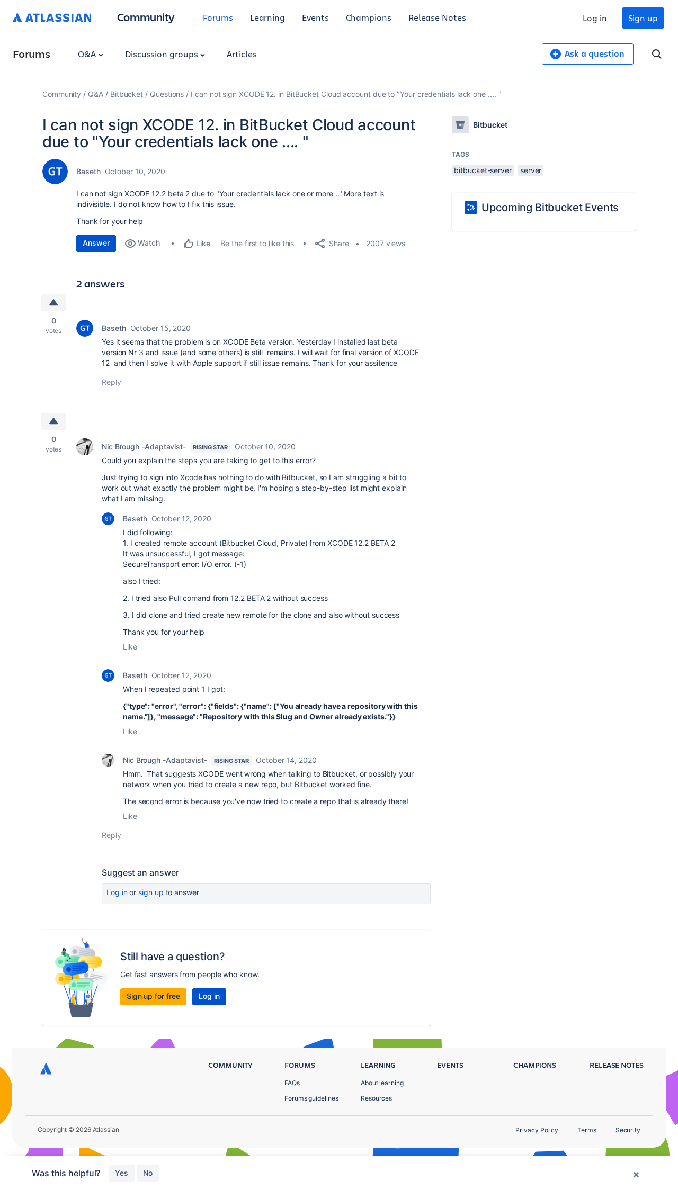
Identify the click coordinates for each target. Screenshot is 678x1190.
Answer (96, 242)
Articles (241, 53)
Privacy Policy (536, 1130)
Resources (376, 1098)
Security (627, 1130)
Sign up (643, 17)
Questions (167, 93)
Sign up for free (153, 995)
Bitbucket (126, 93)
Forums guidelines (311, 1098)
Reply (111, 381)
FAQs (292, 1083)
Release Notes (437, 17)
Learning (267, 17)
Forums (218, 17)
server (531, 170)
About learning (382, 1083)
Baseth (88, 171)
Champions (368, 17)
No (148, 1172)
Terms (586, 1130)
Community (146, 16)
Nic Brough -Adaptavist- (144, 446)
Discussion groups (162, 53)
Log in (595, 17)
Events (315, 17)
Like (130, 646)
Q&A (88, 53)
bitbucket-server (483, 170)
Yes (121, 1172)
